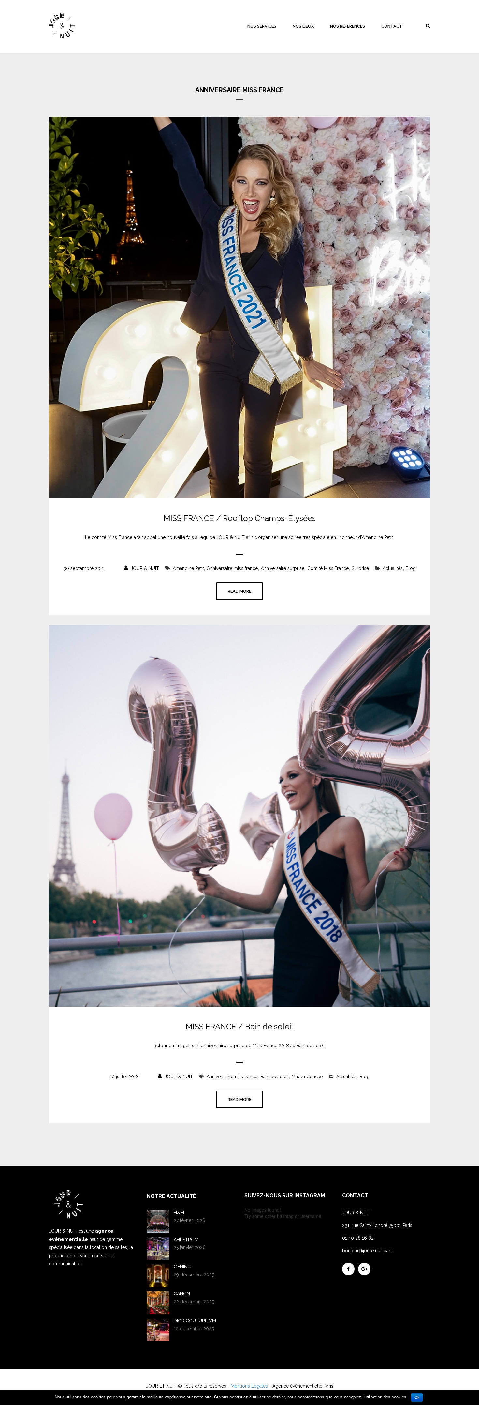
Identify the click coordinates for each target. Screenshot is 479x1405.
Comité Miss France (328, 568)
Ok (416, 1397)
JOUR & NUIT (144, 568)
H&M (179, 1212)
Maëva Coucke (307, 1076)
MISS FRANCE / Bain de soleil (239, 1026)
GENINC (182, 1266)
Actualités (393, 568)
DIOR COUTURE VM (195, 1320)
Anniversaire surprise (282, 568)
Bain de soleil (274, 1076)
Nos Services (261, 26)
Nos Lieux (303, 26)
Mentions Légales (249, 1386)
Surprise (360, 568)
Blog (411, 568)
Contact (391, 26)
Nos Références (347, 26)
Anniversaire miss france (232, 568)
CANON (182, 1293)
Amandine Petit (188, 568)
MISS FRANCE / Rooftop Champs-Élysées (240, 518)
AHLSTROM (186, 1239)
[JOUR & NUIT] (62, 25)
